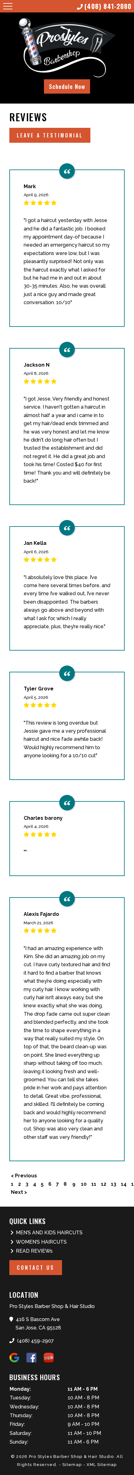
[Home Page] (67, 48)
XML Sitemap (102, 1464)
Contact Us (36, 1267)
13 (113, 1184)
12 (103, 1184)
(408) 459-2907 (35, 1341)
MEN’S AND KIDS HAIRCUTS (49, 1233)
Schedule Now (67, 86)
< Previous (24, 1176)
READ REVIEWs (34, 1251)
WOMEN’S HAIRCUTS (41, 1242)
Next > (19, 1192)
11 (93, 1184)
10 (84, 1184)
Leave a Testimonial (50, 135)
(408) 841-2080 (108, 6)
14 (124, 1184)
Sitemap (72, 1464)
